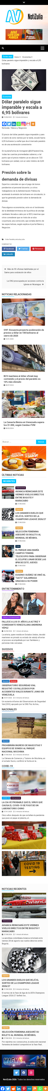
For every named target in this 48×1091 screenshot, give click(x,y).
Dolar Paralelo (10, 239)
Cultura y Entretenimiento (11, 617)
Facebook (9, 249)
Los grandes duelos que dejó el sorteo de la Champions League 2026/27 (30, 516)
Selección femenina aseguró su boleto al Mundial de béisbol (28, 534)
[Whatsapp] (18, 124)
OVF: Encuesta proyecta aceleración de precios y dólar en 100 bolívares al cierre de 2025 (24, 333)
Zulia (18, 546)
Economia (7, 96)
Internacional (20, 488)
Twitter (24, 249)
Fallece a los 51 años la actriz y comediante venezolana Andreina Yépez (22, 624)
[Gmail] (28, 124)
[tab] (9, 481)
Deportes (19, 509)
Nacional (6, 681)
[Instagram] (23, 124)
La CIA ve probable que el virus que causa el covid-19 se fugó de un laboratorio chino (22, 805)
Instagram (31, 1073)
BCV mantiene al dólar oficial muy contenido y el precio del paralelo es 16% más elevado (22, 379)
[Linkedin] (14, 124)
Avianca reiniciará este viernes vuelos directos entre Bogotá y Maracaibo (21, 928)
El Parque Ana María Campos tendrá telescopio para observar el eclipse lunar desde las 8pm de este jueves (30, 556)
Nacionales (9, 709)
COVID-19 (7, 766)
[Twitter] (9, 124)
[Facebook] (4, 124)
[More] (33, 124)
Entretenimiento (13, 588)
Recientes (9, 481)
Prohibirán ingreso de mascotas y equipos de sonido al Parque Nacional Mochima (22, 748)
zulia (23, 239)
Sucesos (7, 649)
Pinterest (38, 249)
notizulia (18, 239)
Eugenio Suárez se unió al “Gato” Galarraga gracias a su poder (30, 578)
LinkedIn (9, 254)
